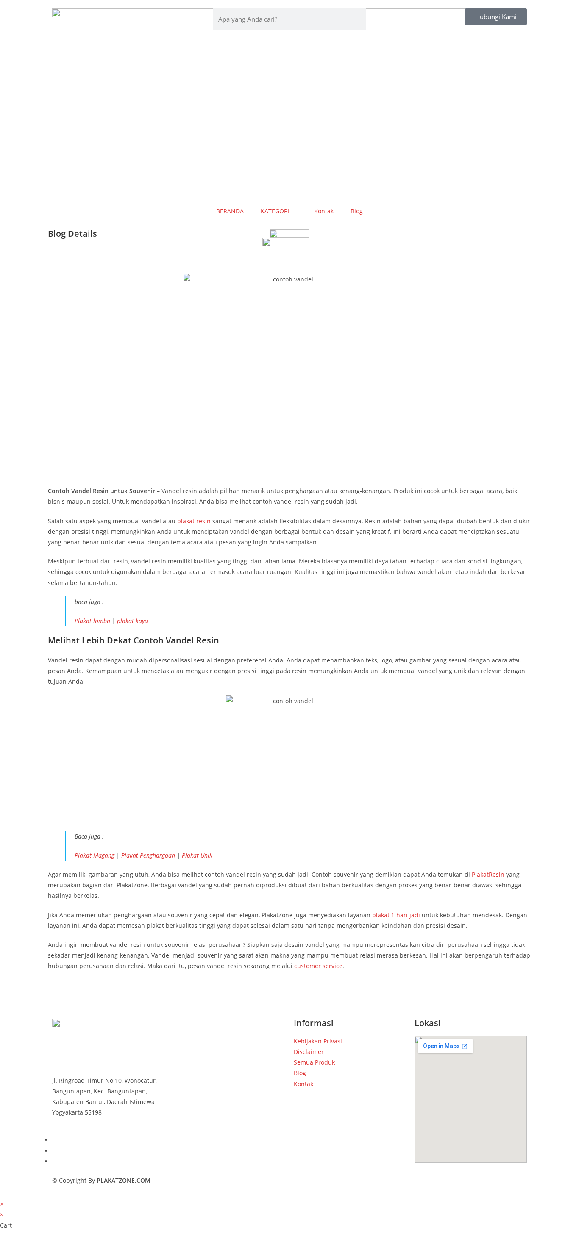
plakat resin (194, 521)
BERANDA (230, 211)
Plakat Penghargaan (148, 855)
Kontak (324, 211)
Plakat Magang (94, 855)
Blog (357, 211)
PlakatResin (488, 874)
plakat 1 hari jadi (396, 915)
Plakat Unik (197, 855)
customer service (318, 966)
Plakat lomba (92, 621)
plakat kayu (132, 621)
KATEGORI (275, 211)
